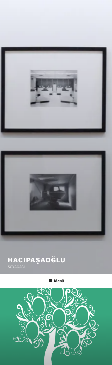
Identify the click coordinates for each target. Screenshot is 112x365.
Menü (59, 281)
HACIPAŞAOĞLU (36, 260)
